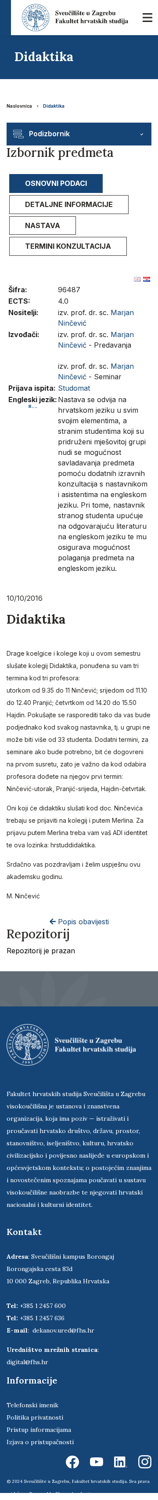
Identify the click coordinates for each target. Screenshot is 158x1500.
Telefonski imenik (32, 1405)
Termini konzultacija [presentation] (68, 246)
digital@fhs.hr (27, 1362)
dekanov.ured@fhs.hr (63, 1330)
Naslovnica (19, 106)
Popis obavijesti (82, 921)
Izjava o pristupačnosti (40, 1442)
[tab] (56, 183)
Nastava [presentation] (42, 225)
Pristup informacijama (39, 1430)
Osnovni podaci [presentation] (56, 183)
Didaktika (54, 106)
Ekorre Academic (74, 1493)
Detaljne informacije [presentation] (69, 204)
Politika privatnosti (35, 1417)
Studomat (74, 388)
